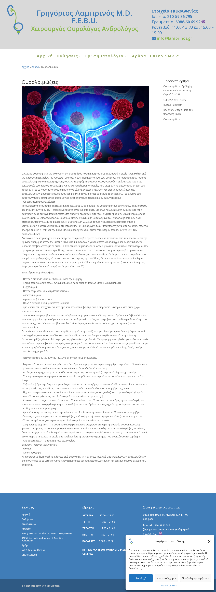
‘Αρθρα (138, 57)
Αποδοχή (141, 578)
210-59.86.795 (179, 16)
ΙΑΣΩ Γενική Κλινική (34, 550)
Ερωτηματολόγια (104, 57)
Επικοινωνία (164, 57)
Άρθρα (35, 66)
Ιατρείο (26, 528)
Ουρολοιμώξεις (171, 119)
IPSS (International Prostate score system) (47, 533)
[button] (209, 541)
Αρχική (45, 57)
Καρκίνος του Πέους (174, 99)
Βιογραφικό (29, 524)
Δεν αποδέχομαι (166, 578)
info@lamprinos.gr (174, 38)
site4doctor (33, 585)
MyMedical (53, 585)
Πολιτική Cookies (168, 585)
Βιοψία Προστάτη (172, 104)
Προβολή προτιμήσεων (195, 578)
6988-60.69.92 (188, 22)
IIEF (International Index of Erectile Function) (42, 539)
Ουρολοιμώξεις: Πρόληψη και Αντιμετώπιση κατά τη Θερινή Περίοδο (177, 90)
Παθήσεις (67, 57)
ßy (23, 585)
